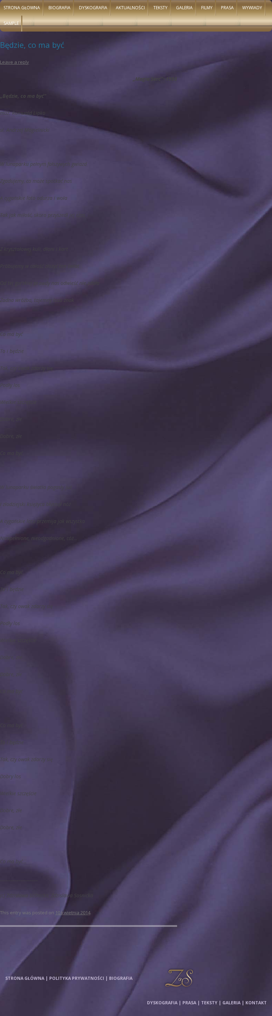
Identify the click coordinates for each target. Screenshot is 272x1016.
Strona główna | (26, 978)
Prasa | (191, 1003)
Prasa (227, 8)
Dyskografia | (164, 1003)
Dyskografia (93, 8)
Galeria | (233, 1003)
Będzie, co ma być (32, 44)
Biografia (59, 8)
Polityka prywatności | (78, 978)
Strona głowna (22, 8)
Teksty (160, 8)
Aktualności (130, 8)
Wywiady (252, 8)
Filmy (206, 8)
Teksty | (211, 1003)
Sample (11, 23)
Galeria (184, 8)
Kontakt (256, 1003)
